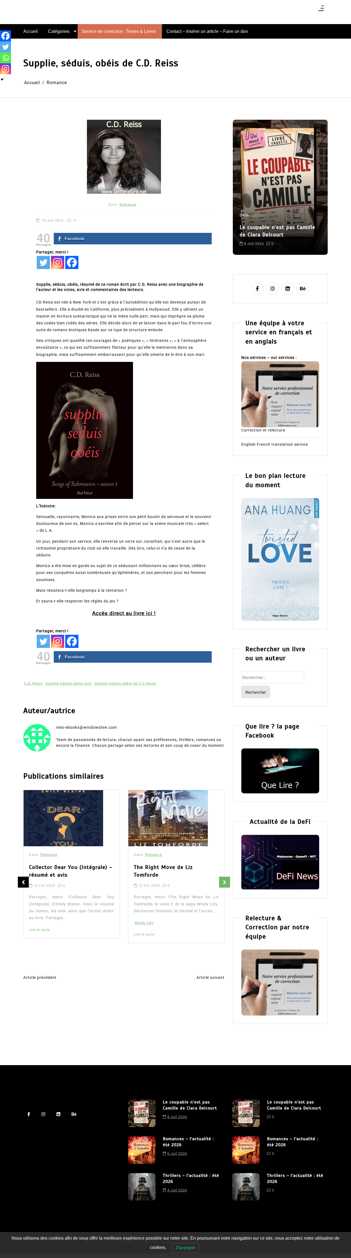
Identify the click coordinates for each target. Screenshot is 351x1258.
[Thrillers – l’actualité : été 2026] (141, 1186)
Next (224, 882)
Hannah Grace (147, 932)
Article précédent (39, 977)
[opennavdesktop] (321, 10)
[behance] (303, 288)
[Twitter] (43, 262)
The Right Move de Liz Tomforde (58, 871)
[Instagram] (57, 262)
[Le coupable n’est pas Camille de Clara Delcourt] (141, 1113)
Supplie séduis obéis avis (69, 683)
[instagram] (273, 288)
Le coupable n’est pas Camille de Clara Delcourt (190, 1105)
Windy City (39, 923)
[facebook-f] (257, 288)
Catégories (58, 31)
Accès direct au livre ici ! (124, 613)
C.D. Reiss (33, 683)
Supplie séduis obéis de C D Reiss (125, 683)
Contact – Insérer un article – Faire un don (207, 31)
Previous (23, 882)
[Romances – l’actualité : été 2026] (141, 1150)
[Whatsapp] (5, 57)
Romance (128, 204)
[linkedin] (288, 288)
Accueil (30, 31)
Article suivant (210, 977)
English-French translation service (274, 444)
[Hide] (2, 79)
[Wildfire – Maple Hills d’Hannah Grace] (169, 819)
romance (294, 239)
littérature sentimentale (261, 239)
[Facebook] (71, 262)
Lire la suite (39, 934)
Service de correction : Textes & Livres (119, 31)
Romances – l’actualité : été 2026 (276, 217)
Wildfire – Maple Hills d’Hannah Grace (175, 873)
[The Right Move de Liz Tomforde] (63, 818)
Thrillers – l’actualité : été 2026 (191, 1178)
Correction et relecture (263, 430)
